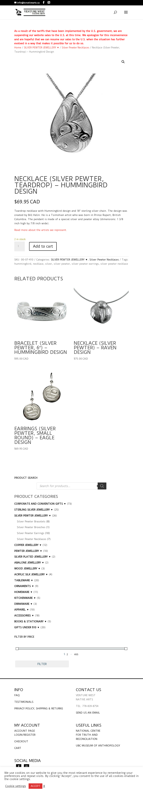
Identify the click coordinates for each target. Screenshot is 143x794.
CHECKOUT (21, 741)
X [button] (44, 786)
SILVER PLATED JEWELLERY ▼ (32, 556)
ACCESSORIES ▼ (24, 615)
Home (17, 47)
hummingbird (22, 263)
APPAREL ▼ (21, 609)
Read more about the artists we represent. (40, 230)
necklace (38, 263)
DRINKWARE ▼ (23, 603)
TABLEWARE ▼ (23, 580)
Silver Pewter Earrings (30, 533)
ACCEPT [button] (35, 786)
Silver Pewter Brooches (31, 527)
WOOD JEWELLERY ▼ (27, 568)
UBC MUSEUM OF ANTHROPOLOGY (98, 745)
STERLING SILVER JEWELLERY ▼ (33, 509)
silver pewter (62, 263)
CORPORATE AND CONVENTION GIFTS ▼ (40, 503)
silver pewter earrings (85, 263)
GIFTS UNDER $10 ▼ (27, 627)
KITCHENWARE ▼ (25, 598)
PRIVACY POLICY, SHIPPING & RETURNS (38, 708)
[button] (123, 62)
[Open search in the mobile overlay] (71, 485)
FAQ (17, 695)
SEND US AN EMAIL (88, 712)
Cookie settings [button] (15, 786)
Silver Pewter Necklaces (75, 47)
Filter (42, 664)
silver (48, 263)
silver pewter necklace (114, 263)
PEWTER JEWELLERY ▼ (28, 550)
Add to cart (43, 246)
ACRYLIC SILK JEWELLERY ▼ (31, 574)
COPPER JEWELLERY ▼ (28, 545)
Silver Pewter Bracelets (31, 521)
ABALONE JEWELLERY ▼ (29, 562)
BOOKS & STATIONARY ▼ (30, 621)
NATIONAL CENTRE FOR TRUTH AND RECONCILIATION (88, 735)
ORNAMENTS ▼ (24, 586)
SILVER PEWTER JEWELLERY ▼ (41, 47)
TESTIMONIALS (23, 701)
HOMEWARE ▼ (23, 592)
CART (17, 748)
